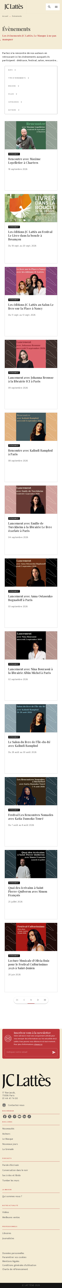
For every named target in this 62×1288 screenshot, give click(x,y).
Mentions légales (10, 1261)
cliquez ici (38, 1044)
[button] (12, 70)
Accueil (5, 16)
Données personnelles (13, 1253)
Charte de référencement (15, 1269)
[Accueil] (14, 7)
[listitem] (4, 1116)
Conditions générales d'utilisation (19, 1265)
